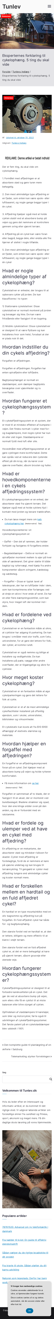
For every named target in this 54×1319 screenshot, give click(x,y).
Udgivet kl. (20, 137)
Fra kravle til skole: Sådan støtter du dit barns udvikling (24, 1267)
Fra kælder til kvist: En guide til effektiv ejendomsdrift (24, 1241)
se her (35, 783)
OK (29, 1311)
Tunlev (11, 6)
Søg (4, 1072)
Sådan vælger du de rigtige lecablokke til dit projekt (25, 1254)
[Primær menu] (49, 6)
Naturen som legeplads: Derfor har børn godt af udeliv (24, 1280)
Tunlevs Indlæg (19, 143)
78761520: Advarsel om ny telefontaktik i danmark (25, 1229)
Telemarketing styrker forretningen (30, 1056)
